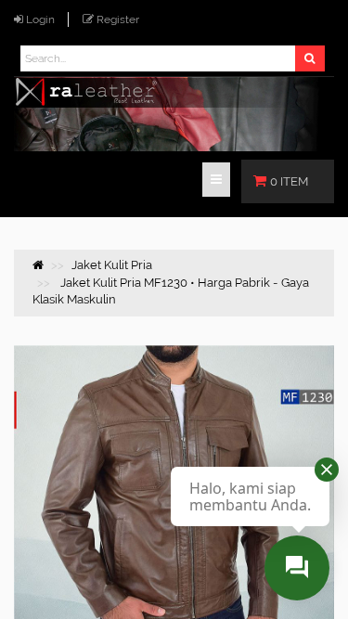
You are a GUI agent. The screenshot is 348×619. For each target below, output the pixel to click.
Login (40, 19)
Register (118, 19)
